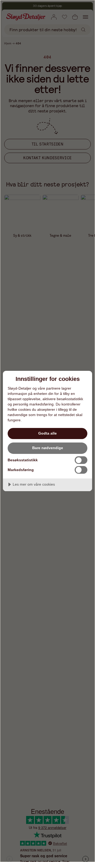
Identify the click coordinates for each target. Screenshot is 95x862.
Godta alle (47, 433)
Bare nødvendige (47, 448)
